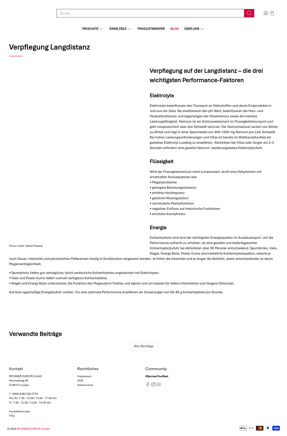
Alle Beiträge (143, 346)
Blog (174, 29)
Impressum (84, 376)
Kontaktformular (19, 411)
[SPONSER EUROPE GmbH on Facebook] (147, 386)
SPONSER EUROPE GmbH (33, 429)
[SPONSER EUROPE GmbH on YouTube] (158, 386)
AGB (80, 380)
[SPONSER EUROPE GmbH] (29, 13)
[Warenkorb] (272, 13)
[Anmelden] (265, 13)
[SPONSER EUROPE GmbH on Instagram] (153, 386)
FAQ (12, 415)
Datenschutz (85, 385)
